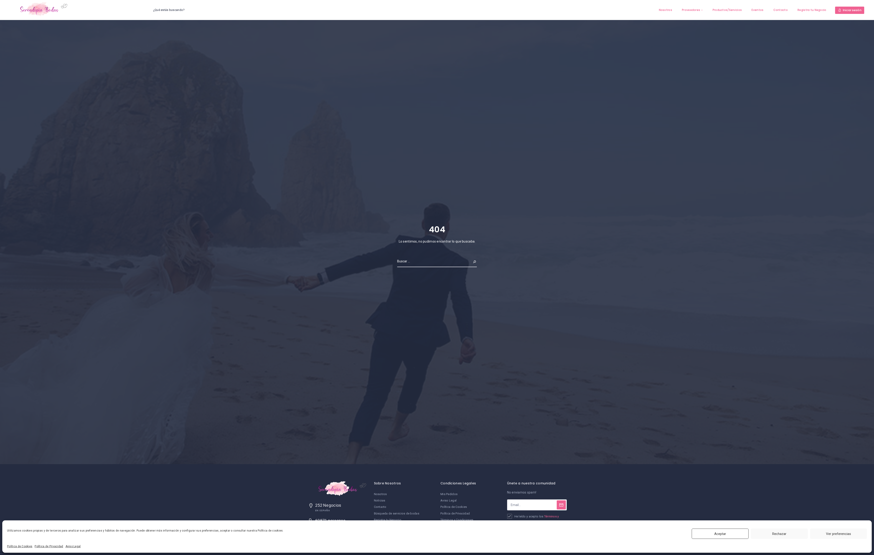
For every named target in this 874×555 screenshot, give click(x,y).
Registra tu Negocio (812, 10)
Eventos (757, 10)
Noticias (379, 500)
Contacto (780, 10)
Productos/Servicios (727, 10)
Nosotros (665, 10)
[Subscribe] (561, 504)
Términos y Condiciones (456, 520)
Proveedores (691, 10)
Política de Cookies (19, 546)
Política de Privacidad (49, 546)
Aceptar (720, 534)
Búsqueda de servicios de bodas (396, 513)
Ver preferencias (838, 534)
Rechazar (779, 534)
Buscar (471, 261)
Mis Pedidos (448, 494)
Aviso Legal (73, 546)
